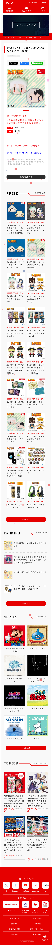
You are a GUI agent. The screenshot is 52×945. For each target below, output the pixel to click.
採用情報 (38, 923)
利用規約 (14, 934)
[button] (26, 110)
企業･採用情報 (33, 2)
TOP (5, 37)
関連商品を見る (26, 177)
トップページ (14, 918)
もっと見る (26, 519)
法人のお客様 (37, 918)
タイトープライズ (18, 37)
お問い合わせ (37, 934)
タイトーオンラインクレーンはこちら (24, 153)
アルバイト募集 (14, 929)
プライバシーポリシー (37, 929)
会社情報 (14, 923)
